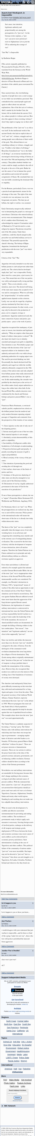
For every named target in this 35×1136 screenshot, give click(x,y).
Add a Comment (8, 917)
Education (16, 1045)
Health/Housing (23, 1051)
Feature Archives (24, 1083)
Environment (11, 1048)
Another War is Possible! (11, 950)
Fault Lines (14, 1086)
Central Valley (23, 1021)
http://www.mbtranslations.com (9, 894)
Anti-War (16, 1042)
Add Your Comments (9, 899)
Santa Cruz (11, 1031)
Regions (5, 1017)
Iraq (20, 1069)
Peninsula (24, 1027)
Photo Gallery (9, 1083)
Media (19, 1054)
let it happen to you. (9, 903)
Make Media (14, 1080)
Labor (25, 1054)
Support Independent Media (14, 977)
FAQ (5, 1080)
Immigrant (11, 1054)
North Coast (11, 1021)
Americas (8, 1069)
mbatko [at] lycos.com (21, 17)
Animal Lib (7, 1042)
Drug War (7, 1045)
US (27, 1031)
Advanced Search (17, 1100)
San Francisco (13, 1027)
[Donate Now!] (17, 990)
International (17, 1034)
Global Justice (23, 1048)
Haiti (15, 1069)
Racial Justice (13, 1061)
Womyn (24, 1061)
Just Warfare (6, 921)
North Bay (8, 1024)
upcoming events (24, 1011)
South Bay (26, 1024)
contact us (25, 1004)
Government (11, 1051)
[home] (16, 2)
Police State (24, 1058)
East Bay (17, 1024)
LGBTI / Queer (12, 1058)
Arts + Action (26, 1042)
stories (12, 1011)
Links (23, 1086)
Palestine (26, 1069)
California (21, 1031)
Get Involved (26, 1080)
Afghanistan (4, 9)
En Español (26, 1045)
